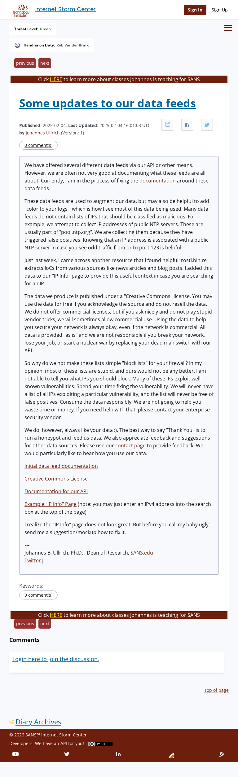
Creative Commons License (56, 478)
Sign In (195, 10)
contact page (130, 445)
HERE (56, 79)
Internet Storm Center (65, 9)
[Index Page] (19, 9)
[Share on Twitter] (207, 125)
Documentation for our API (56, 491)
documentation (157, 180)
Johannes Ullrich (43, 133)
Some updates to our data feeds (107, 103)
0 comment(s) (38, 145)
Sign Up (220, 10)
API (63, 743)
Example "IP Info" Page (50, 504)
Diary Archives (38, 722)
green (45, 29)
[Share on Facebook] (187, 125)
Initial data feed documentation (61, 466)
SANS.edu (141, 552)
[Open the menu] (228, 27)
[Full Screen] (167, 125)
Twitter (32, 560)
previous (25, 63)
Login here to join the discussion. (55, 659)
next (44, 63)
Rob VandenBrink (72, 45)
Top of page (216, 690)
